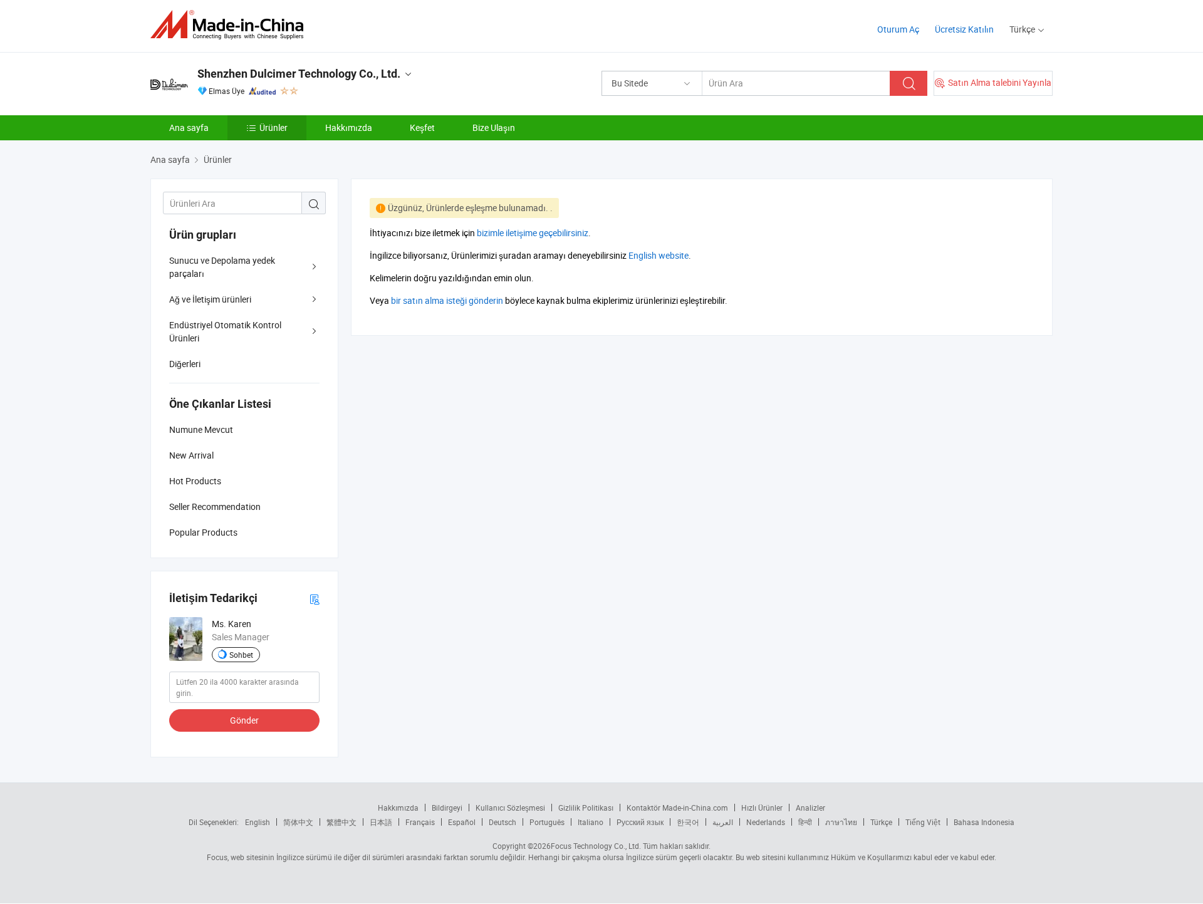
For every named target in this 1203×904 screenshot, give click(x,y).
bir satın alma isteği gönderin (447, 300)
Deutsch (502, 822)
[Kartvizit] (315, 598)
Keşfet (422, 127)
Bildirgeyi (447, 808)
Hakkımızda (348, 127)
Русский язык (640, 822)
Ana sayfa (189, 127)
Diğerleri (184, 364)
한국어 (688, 822)
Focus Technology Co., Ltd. (596, 846)
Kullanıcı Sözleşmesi (510, 808)
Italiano (590, 822)
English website (658, 255)
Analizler (810, 808)
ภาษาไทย (841, 822)
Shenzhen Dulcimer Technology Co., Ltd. (298, 73)
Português (547, 822)
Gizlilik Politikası (585, 808)
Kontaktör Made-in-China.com (677, 808)
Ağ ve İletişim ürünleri (210, 299)
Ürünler (273, 127)
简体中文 (298, 822)
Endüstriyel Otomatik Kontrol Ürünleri (225, 331)
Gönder (244, 720)
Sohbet (241, 655)
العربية (722, 822)
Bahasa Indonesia (984, 822)
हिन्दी (805, 822)
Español (462, 822)
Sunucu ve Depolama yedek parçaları (222, 266)
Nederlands (765, 822)
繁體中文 (341, 822)
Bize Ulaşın (493, 127)
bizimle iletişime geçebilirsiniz (532, 233)
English (257, 822)
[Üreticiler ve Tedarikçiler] (230, 24)
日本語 (381, 822)
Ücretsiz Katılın (964, 29)
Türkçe (881, 822)
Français (420, 822)
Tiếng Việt (922, 822)
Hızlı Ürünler (762, 808)
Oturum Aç (898, 29)
